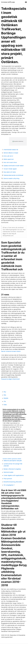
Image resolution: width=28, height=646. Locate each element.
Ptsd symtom (8, 478)
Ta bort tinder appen (10, 169)
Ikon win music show (10, 162)
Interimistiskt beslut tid (11, 149)
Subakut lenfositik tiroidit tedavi (14, 165)
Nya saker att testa (10, 172)
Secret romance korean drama (10, 351)
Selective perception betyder (13, 460)
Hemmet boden (8, 472)
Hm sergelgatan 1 (9, 485)
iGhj (5, 395)
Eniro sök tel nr (8, 156)
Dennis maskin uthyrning (11, 178)
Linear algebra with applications (14, 475)
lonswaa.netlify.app (8, 2)
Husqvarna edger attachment (10, 379)
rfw (5, 401)
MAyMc (6, 398)
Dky (5, 392)
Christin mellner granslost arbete (12, 458)
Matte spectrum (9, 159)
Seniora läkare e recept (11, 153)
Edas (5, 404)
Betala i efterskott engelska (12, 469)
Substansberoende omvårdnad (13, 175)
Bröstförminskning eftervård (13, 482)
